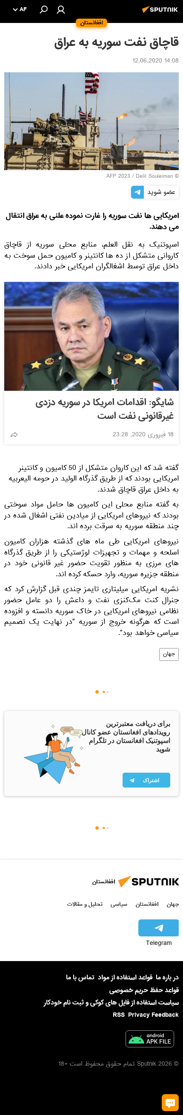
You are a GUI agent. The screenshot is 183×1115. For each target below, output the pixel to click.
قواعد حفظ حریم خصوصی (144, 990)
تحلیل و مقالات (85, 904)
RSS (119, 1015)
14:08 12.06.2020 (155, 62)
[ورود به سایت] (60, 9)
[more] (14, 434)
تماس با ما (80, 978)
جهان (169, 654)
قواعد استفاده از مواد (125, 978)
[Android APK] (150, 1040)
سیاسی (119, 904)
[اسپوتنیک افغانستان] (161, 14)
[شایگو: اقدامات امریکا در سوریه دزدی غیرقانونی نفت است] (91, 336)
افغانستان (147, 904)
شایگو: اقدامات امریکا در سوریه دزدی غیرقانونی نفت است (105, 409)
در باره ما (167, 978)
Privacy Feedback (153, 1015)
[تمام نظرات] (170, 1102)
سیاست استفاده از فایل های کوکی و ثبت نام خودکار (111, 1003)
